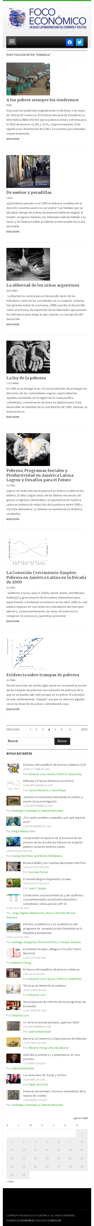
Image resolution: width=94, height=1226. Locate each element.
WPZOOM (55, 1220)
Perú (9, 105)
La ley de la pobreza (26, 377)
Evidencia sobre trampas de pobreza (42, 674)
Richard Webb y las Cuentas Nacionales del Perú (54, 863)
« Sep (10, 1181)
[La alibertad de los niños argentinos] (28, 264)
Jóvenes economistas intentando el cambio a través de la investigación (53, 799)
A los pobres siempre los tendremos (42, 99)
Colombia (12, 383)
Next (84, 729)
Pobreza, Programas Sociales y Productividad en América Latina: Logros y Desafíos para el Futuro (40, 475)
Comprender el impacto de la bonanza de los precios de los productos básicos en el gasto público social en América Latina (53, 842)
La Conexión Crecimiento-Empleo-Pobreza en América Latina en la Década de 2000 (46, 577)
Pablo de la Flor (38, 1084)
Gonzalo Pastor (38, 872)
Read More (12, 138)
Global (11, 485)
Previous (13, 729)
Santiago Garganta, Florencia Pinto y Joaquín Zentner (46, 942)
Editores (11, 290)
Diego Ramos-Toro (23, 831)
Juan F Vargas (37, 888)
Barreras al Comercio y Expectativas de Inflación (54, 1038)
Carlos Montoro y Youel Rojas (47, 790)
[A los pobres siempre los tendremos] (28, 79)
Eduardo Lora (37, 995)
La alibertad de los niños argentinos (42, 285)
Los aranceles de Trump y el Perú (44, 1075)
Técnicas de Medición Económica (44, 986)
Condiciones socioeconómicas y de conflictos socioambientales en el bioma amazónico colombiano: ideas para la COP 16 (53, 899)
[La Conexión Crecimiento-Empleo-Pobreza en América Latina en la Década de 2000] (28, 551)
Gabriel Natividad (39, 1031)
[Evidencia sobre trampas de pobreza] (28, 653)
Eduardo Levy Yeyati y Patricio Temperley (55, 774)
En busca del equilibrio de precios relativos (51, 969)
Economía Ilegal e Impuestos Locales (47, 879)
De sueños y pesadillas (29, 192)
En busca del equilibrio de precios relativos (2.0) (54, 765)
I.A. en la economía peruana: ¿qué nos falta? (51, 1022)
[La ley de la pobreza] (28, 357)
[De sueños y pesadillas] (28, 171)
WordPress (27, 1220)
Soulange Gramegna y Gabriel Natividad (37, 811)
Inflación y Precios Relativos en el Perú (48, 781)
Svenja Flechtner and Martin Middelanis (37, 856)
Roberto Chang (21, 963)
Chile (9, 198)
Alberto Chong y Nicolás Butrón (48, 1048)
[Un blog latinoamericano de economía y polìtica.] (47, 17)
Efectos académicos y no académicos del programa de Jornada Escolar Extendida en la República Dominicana (52, 928)
